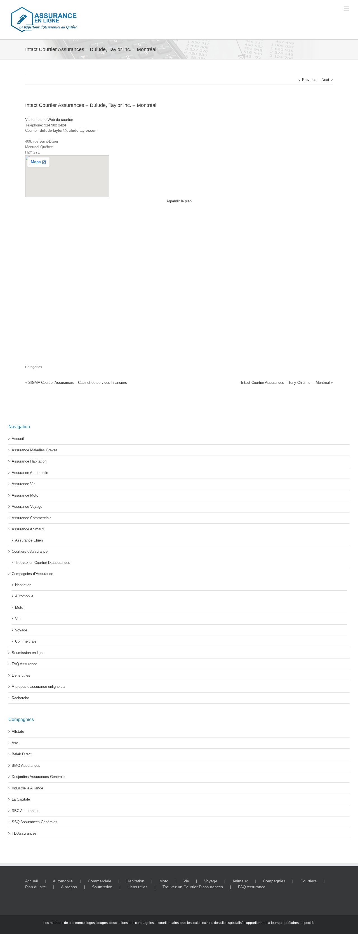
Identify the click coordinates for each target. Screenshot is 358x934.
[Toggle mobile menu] (347, 8)
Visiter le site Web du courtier (49, 120)
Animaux (240, 881)
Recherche (20, 698)
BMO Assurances (26, 765)
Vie (17, 619)
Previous (309, 80)
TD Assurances (24, 833)
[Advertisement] (286, 243)
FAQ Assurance (24, 664)
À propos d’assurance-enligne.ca (38, 686)
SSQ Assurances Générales (34, 822)
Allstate (18, 731)
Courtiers (308, 881)
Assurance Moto (25, 495)
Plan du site (35, 887)
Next (325, 80)
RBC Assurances (25, 811)
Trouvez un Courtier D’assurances (42, 563)
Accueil (18, 439)
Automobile (24, 596)
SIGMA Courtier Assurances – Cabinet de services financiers (77, 382)
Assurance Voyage (27, 506)
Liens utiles (21, 675)
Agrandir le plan (179, 201)
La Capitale (21, 799)
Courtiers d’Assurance (30, 551)
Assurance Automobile (30, 473)
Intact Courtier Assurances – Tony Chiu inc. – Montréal (285, 382)
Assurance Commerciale (31, 518)
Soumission (102, 887)
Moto (19, 607)
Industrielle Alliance (27, 788)
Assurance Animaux (28, 529)
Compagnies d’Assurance (32, 574)
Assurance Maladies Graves (35, 450)
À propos (69, 887)
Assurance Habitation (29, 461)
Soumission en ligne (28, 653)
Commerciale (25, 641)
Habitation (23, 585)
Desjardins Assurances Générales (39, 777)
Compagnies (274, 881)
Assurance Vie (24, 484)
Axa (15, 743)
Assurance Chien (29, 540)
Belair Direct (22, 754)
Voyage (21, 630)
